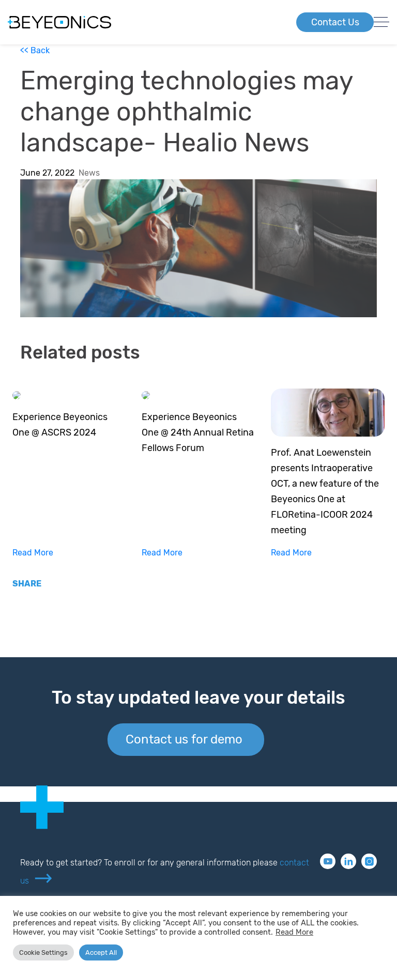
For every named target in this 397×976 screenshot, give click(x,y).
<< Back (35, 50)
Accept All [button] (101, 952)
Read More (32, 552)
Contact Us (335, 22)
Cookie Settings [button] (43, 952)
